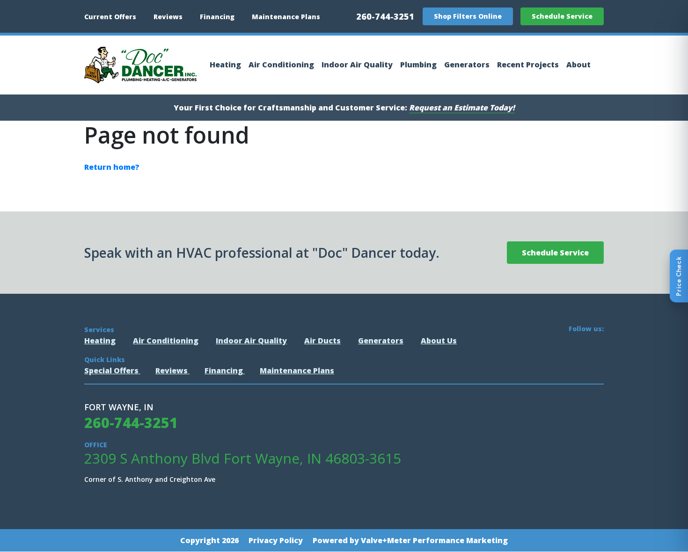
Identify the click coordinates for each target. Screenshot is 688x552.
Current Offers (110, 16)
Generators (467, 64)
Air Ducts (322, 340)
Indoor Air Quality (357, 64)
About (578, 64)
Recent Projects (528, 64)
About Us (439, 340)
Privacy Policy (276, 540)
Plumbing (418, 64)
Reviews (168, 16)
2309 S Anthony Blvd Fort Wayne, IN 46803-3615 (242, 458)
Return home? (111, 167)
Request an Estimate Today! (462, 107)
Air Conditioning (281, 64)
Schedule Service (562, 16)
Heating (225, 64)
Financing (217, 16)
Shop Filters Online (468, 16)
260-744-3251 (385, 16)
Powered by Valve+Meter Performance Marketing (410, 540)
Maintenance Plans (286, 16)
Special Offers (112, 370)
